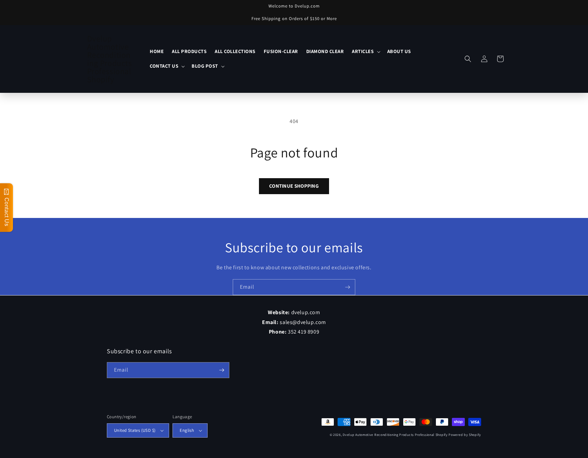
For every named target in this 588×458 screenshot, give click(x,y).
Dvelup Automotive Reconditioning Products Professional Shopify (395, 434)
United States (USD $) (135, 430)
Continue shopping (294, 186)
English (187, 430)
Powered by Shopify (464, 434)
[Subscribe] (347, 287)
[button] (365, 51)
